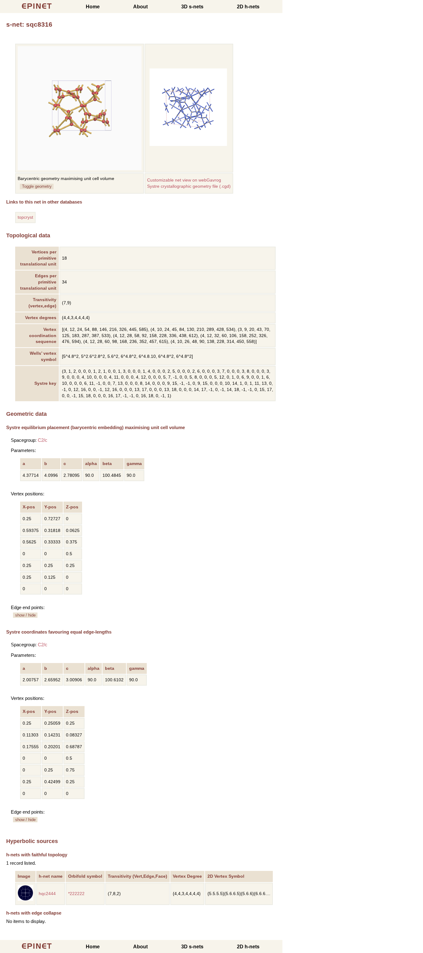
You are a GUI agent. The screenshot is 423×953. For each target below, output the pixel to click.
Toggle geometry (37, 186)
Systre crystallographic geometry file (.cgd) (189, 186)
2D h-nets (248, 6)
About (140, 6)
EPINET (37, 6)
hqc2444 (47, 893)
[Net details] (25, 899)
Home (93, 6)
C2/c (42, 440)
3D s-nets (192, 6)
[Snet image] (188, 144)
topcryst (25, 217)
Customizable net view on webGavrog (184, 180)
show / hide (25, 615)
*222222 (76, 893)
